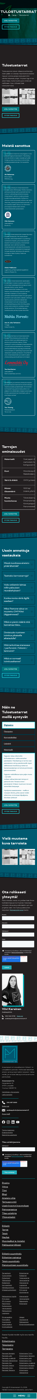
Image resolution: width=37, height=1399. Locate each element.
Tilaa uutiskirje (9, 1213)
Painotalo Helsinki (8, 1365)
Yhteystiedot (8, 1217)
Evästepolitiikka (7, 1133)
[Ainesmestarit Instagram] (9, 1122)
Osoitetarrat (23, 1320)
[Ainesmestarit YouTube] (18, 1122)
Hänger (21, 1317)
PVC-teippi (5, 1299)
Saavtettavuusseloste (9, 1135)
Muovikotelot (6, 1322)
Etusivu (5, 1182)
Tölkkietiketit (6, 1280)
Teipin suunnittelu (11, 1261)
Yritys (5, 1186)
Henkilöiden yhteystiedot (10, 1092)
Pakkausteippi (7, 1311)
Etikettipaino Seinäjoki (26, 1365)
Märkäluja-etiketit (8, 1288)
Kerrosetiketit (7, 1285)
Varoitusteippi (7, 1308)
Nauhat (5, 1237)
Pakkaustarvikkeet (11, 1245)
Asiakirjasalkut (7, 1324)
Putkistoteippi (7, 1306)
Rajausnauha (23, 1301)
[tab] (18, 725)
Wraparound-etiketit (9, 1290)
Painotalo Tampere (8, 1370)
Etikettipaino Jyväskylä (27, 1363)
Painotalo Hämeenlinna (9, 1361)
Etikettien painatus (11, 1257)
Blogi (4, 1194)
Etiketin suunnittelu (12, 1253)
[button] (18, 1396)
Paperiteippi (6, 1304)
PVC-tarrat (23, 1290)
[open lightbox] (10, 97)
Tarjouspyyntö (9, 1202)
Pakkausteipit (24, 1322)
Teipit (5, 1233)
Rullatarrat (23, 1276)
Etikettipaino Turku (25, 1353)
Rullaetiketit (6, 1283)
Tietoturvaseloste (8, 1130)
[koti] (9, 15)
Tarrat (14, 15)
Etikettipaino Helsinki (26, 1368)
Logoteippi (5, 1313)
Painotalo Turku (7, 1368)
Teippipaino (7, 1345)
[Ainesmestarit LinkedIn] (13, 1122)
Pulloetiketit (6, 1278)
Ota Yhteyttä (10, 21)
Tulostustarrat (24, 1278)
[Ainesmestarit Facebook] (4, 1122)
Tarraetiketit (6, 1273)
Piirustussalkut (7, 1317)
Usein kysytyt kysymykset (15, 1205)
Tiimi (4, 1190)
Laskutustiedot (7, 1095)
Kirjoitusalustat (7, 1327)
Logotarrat (23, 1285)
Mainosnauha (23, 1296)
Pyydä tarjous (10, 27)
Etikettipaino (8, 1341)
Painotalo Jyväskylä (8, 1358)
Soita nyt (20, 1016)
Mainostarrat (23, 1283)
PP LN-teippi (6, 1301)
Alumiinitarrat (24, 1292)
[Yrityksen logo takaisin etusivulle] (10, 1062)
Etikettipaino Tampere (27, 1356)
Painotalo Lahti (7, 1356)
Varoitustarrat (24, 1280)
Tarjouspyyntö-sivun (16, 910)
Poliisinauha (23, 1304)
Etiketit (6, 1226)
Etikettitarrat (24, 1273)
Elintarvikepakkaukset (26, 1324)
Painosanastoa (9, 1209)
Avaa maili (6, 1114)
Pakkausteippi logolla (9, 1296)
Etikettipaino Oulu (25, 1361)
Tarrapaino (7, 1348)
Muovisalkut (6, 1320)
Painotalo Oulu (7, 1363)
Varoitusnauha (24, 1299)
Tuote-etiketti (6, 1276)
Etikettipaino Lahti (25, 1358)
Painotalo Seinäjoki (8, 1353)
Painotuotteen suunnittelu (15, 1265)
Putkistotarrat (24, 1288)
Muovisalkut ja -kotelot (13, 1241)
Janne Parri (29, 1390)
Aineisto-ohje (8, 1198)
